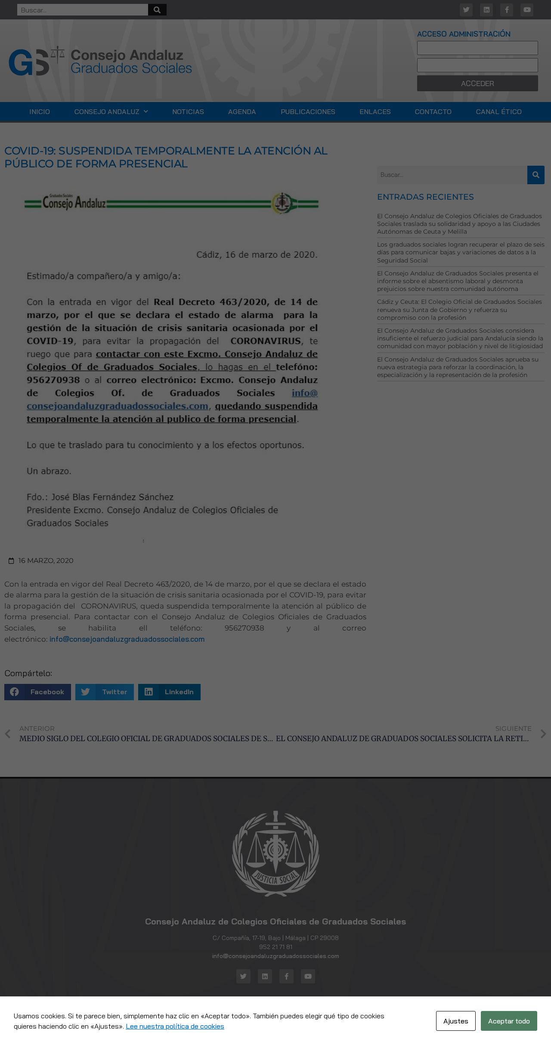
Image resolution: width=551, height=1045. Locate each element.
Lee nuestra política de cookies (175, 1026)
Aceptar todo (509, 1021)
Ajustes (455, 1021)
